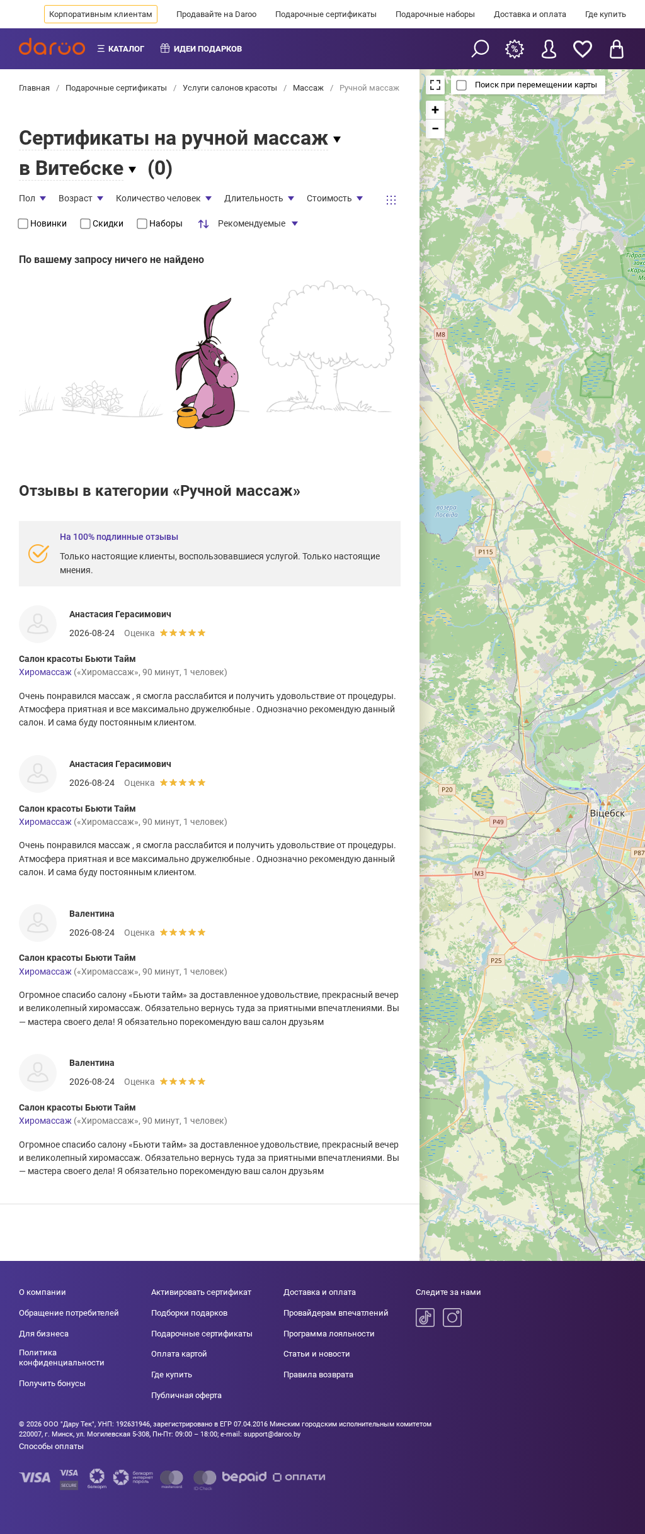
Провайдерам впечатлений (336, 1313)
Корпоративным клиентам (100, 14)
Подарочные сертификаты (326, 14)
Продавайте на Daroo (216, 14)
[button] (435, 110)
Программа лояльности (329, 1333)
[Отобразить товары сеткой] (391, 200)
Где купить (605, 14)
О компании (42, 1292)
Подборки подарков (189, 1313)
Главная (35, 87)
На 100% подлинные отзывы (119, 537)
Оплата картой (179, 1353)
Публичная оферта (186, 1395)
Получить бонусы (52, 1383)
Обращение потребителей (69, 1313)
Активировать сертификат (201, 1292)
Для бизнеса (44, 1333)
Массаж (308, 87)
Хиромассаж (45, 672)
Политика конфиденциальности (62, 1357)
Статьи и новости (316, 1353)
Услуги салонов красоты (230, 87)
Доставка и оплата (530, 14)
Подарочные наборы (435, 14)
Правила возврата (318, 1374)
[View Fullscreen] (435, 85)
